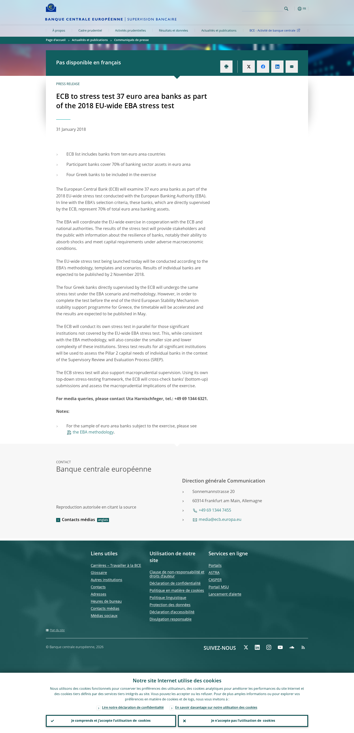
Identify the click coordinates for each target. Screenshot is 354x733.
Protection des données (170, 605)
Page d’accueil (56, 40)
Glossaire (99, 573)
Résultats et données (173, 30)
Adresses (98, 594)
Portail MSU (219, 587)
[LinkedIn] (257, 647)
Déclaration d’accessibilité (172, 612)
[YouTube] (280, 647)
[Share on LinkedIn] (277, 66)
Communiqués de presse (131, 40)
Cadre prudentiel (90, 30)
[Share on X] (249, 66)
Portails (215, 566)
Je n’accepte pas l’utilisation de (243, 721)
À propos (58, 30)
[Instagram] (269, 647)
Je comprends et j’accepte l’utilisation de (111, 721)
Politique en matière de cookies (177, 591)
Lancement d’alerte (225, 594)
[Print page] (226, 66)
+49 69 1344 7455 (215, 511)
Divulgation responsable (171, 619)
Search (286, 8)
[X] (246, 647)
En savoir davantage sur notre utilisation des (216, 707)
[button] (293, 8)
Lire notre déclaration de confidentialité (133, 707)
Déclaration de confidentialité (175, 583)
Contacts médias (78, 520)
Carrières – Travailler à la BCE (116, 566)
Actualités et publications (218, 30)
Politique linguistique (168, 598)
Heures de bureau (106, 601)
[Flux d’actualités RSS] (303, 647)
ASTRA (214, 573)
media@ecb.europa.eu (220, 520)
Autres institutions (106, 580)
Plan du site (57, 630)
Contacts (98, 587)
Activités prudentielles (130, 30)
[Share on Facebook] (263, 66)
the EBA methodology (93, 432)
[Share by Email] (292, 66)
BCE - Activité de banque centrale (272, 30)
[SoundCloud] (292, 647)
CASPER (215, 580)
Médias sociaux (104, 616)
